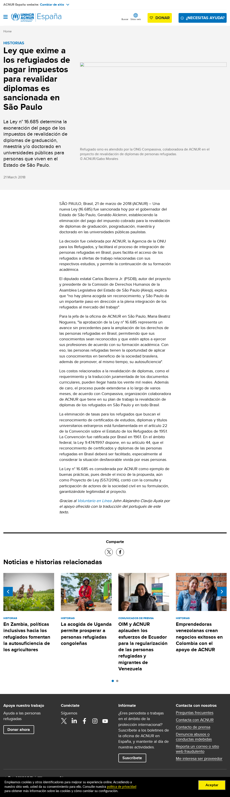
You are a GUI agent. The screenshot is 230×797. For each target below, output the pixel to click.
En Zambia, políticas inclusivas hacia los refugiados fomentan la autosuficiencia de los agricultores (26, 636)
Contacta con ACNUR (195, 719)
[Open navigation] (5, 17)
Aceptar (212, 785)
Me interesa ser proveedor (199, 758)
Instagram (95, 721)
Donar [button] (162, 18)
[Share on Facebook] (120, 552)
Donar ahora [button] (18, 729)
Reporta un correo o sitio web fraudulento (197, 749)
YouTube (105, 721)
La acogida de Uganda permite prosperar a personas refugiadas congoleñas (86, 633)
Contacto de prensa (193, 727)
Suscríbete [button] (132, 758)
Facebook (84, 721)
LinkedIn (74, 721)
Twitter (64, 721)
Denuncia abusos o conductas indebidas (194, 737)
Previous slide (8, 591)
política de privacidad (121, 786)
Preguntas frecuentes (194, 712)
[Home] (26, 17)
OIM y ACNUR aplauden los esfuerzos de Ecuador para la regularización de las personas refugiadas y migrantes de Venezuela (143, 646)
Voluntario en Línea (94, 500)
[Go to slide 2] (118, 682)
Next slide (222, 591)
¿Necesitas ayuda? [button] (205, 18)
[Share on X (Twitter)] (109, 552)
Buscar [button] (125, 19)
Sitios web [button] (135, 19)
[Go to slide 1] (114, 682)
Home (7, 31)
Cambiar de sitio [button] (52, 4)
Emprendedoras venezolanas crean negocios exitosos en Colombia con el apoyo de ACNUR (199, 636)
